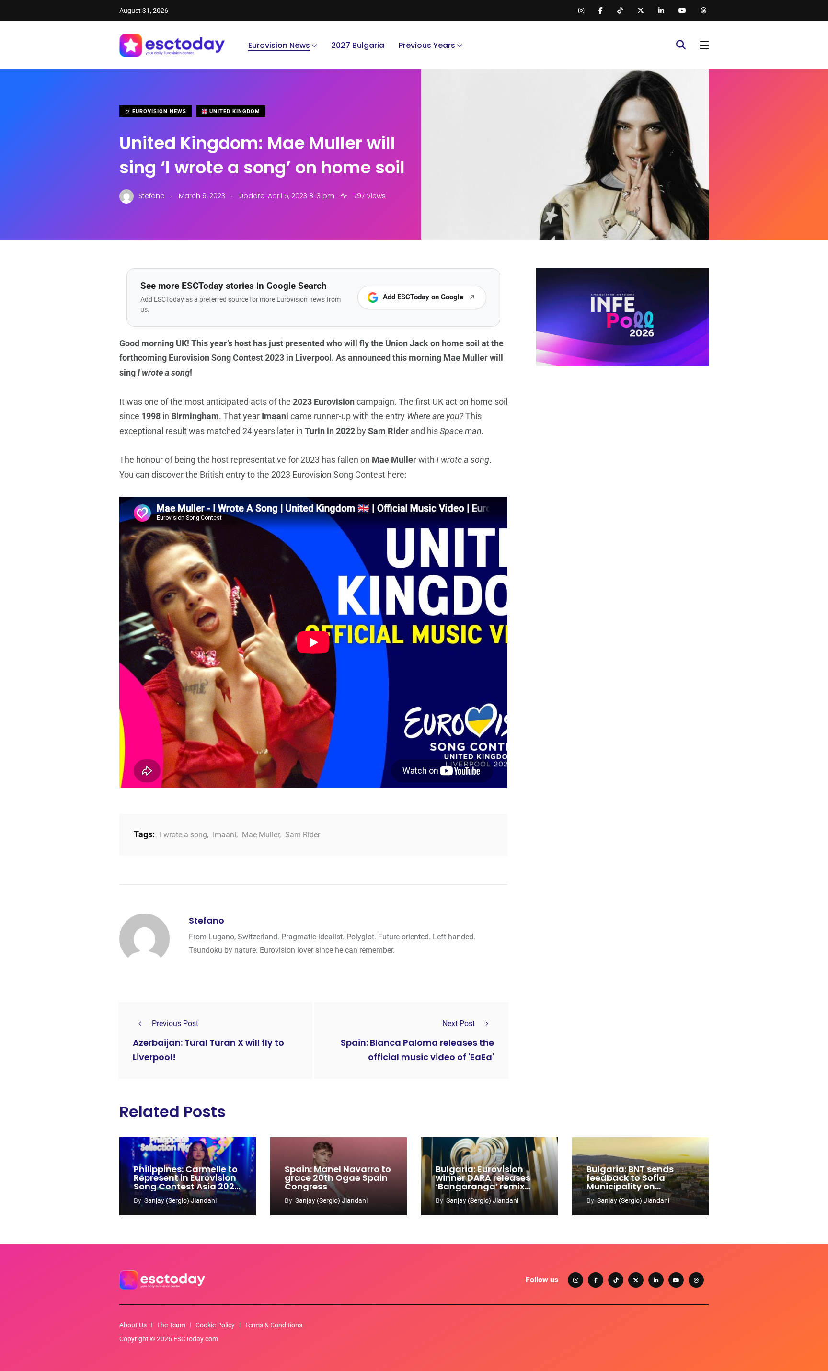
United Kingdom (233, 111)
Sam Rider (302, 834)
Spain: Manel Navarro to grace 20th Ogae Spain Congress (338, 1177)
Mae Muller (260, 834)
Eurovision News (279, 45)
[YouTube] (676, 1280)
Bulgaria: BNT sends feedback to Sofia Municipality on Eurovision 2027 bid (630, 1182)
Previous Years (427, 45)
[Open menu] (704, 45)
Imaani (224, 834)
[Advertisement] (622, 447)
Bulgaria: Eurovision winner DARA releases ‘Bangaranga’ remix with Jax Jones (483, 1182)
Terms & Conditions (273, 1325)
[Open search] (681, 45)
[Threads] (696, 1280)
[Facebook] (595, 1280)
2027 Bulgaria (357, 45)
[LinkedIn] (656, 1280)
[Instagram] (575, 1280)
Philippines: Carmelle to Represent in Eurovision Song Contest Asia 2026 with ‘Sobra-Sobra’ (187, 1182)
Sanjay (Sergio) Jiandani (180, 1200)
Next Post (458, 1023)
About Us (133, 1325)
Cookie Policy (215, 1325)
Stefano (206, 920)
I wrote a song (183, 834)
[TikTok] (615, 1280)
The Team (171, 1325)
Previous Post (175, 1023)
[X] (636, 1280)
